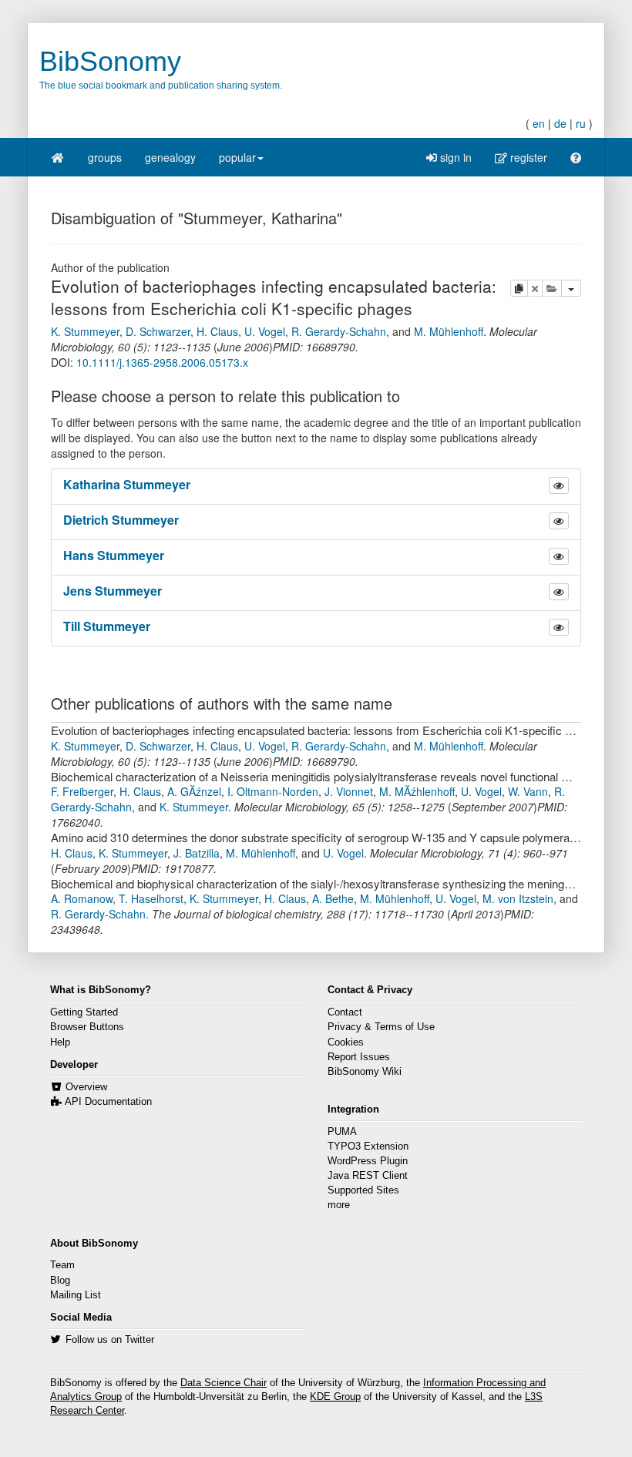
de (560, 123)
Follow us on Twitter (110, 1339)
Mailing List (75, 1295)
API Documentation (108, 1101)
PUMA (342, 1131)
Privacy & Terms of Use (381, 1027)
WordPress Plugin (368, 1161)
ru (581, 123)
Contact (345, 1012)
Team (62, 1265)
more (339, 1205)
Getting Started (84, 1012)
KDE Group (335, 1397)
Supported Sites (363, 1190)
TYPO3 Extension (368, 1146)
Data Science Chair (223, 1383)
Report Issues (359, 1057)
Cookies (346, 1042)
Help (60, 1042)
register (527, 157)
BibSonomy (110, 61)
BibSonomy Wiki (365, 1071)
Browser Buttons (87, 1027)
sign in (454, 157)
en (539, 123)
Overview (86, 1087)
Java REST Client (368, 1175)
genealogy (170, 157)
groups (105, 157)
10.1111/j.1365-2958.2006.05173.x (162, 362)
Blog (60, 1280)
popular (237, 157)
